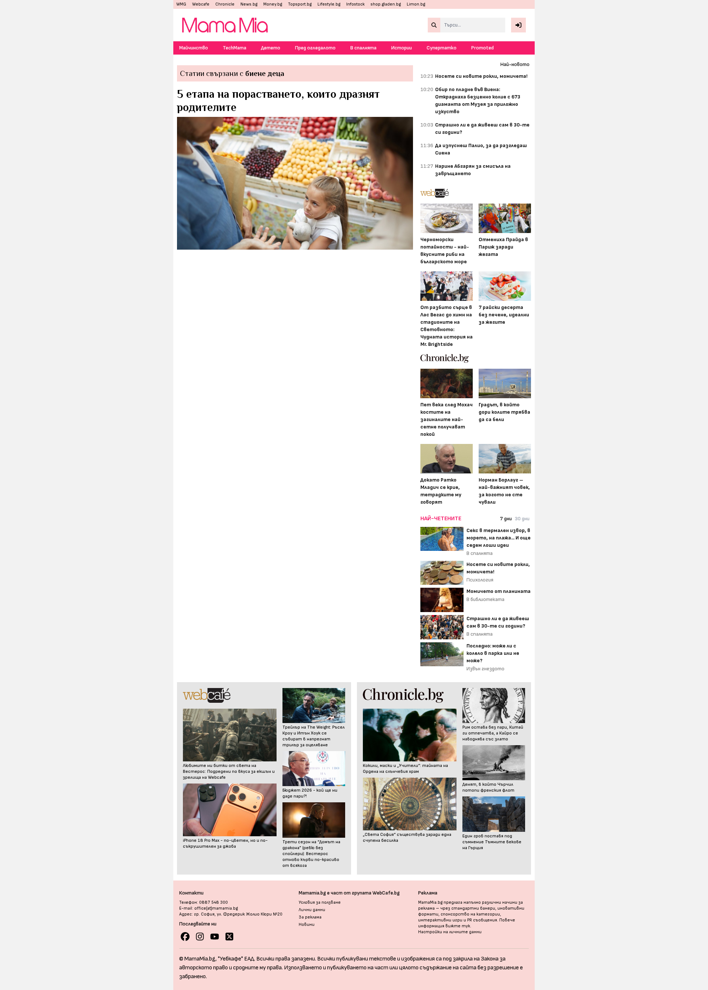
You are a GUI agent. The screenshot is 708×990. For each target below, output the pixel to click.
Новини (307, 924)
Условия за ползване (320, 902)
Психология (479, 580)
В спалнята (363, 48)
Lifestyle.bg (328, 4)
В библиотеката (485, 599)
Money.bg (272, 4)
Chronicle (225, 4)
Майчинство (193, 48)
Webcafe (200, 4)
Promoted (482, 48)
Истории (401, 48)
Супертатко (442, 48)
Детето (270, 48)
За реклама (310, 917)
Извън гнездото (485, 669)
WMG (181, 4)
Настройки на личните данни (450, 932)
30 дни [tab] (522, 518)
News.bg (248, 4)
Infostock (355, 4)
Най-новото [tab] (515, 64)
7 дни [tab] (506, 518)
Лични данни (312, 910)
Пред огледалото (315, 48)
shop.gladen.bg (386, 4)
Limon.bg (416, 4)
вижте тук (457, 926)
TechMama (234, 48)
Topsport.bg (300, 4)
